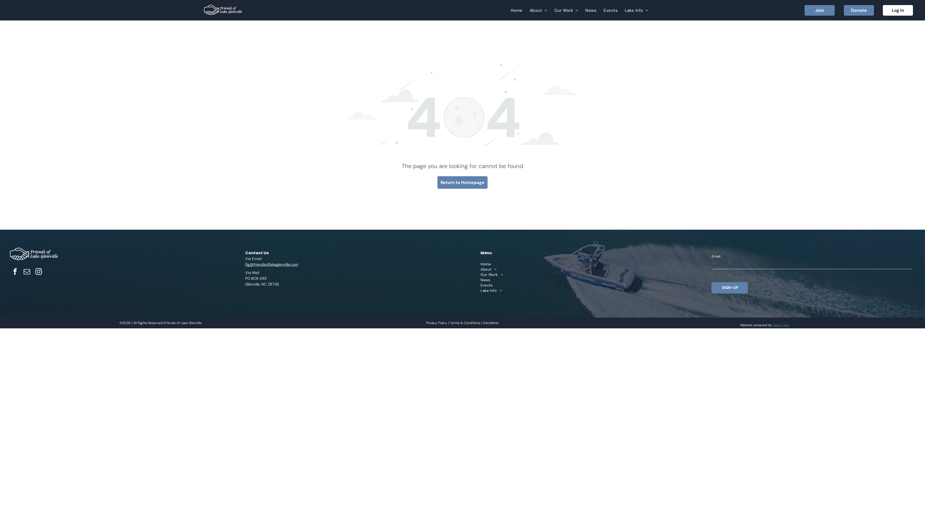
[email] (26, 272)
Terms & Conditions (465, 323)
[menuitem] (516, 10)
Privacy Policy (436, 323)
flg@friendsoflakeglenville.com (271, 264)
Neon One (781, 325)
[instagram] (38, 272)
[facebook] (15, 272)
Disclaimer (491, 323)
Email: (716, 256)
